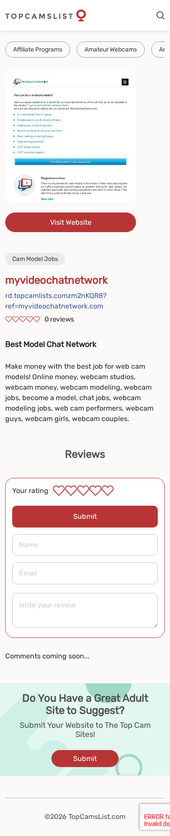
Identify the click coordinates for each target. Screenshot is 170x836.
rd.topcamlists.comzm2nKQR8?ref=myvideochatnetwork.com (56, 300)
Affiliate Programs (37, 49)
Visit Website (71, 222)
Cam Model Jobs (35, 259)
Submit (85, 516)
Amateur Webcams (111, 49)
